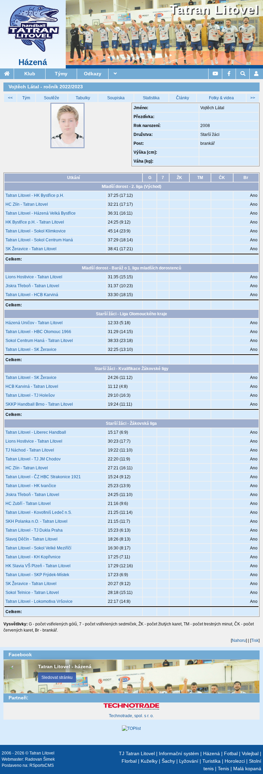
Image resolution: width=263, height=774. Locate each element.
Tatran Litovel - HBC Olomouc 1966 (38, 331)
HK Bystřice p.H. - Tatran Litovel (34, 222)
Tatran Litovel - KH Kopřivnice (33, 557)
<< (10, 98)
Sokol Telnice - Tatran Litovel (32, 592)
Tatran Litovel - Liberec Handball (35, 432)
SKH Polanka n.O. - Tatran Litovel (36, 521)
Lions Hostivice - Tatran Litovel (33, 277)
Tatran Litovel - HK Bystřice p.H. (34, 195)
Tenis (223, 768)
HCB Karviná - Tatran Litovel (31, 386)
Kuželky (149, 761)
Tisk (255, 640)
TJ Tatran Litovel (137, 753)
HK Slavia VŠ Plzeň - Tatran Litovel (38, 565)
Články (182, 98)
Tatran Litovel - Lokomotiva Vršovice (39, 601)
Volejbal (250, 753)
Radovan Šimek (40, 759)
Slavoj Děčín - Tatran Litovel (31, 539)
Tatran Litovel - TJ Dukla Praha (34, 530)
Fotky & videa (221, 98)
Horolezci (235, 761)
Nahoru (239, 640)
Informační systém (179, 753)
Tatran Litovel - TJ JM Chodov (33, 459)
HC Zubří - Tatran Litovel (28, 503)
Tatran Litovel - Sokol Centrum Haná (39, 240)
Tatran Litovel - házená (64, 666)
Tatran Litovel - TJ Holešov (30, 395)
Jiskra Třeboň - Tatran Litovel (32, 285)
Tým (26, 98)
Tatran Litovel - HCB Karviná (31, 294)
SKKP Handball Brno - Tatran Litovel (39, 404)
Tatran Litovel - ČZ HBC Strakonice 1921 (43, 476)
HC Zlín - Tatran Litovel (26, 204)
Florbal (129, 761)
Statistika (151, 98)
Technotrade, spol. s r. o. (131, 715)
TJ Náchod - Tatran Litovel (29, 450)
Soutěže (51, 98)
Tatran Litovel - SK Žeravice (31, 349)
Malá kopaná (247, 768)
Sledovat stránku (57, 677)
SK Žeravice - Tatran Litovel (31, 248)
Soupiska (116, 98)
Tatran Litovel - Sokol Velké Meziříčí (38, 548)
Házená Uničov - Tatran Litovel (34, 322)
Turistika (211, 761)
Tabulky (83, 98)
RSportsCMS (41, 765)
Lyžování (188, 761)
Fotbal (231, 753)
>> (252, 98)
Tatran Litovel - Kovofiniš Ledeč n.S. (38, 512)
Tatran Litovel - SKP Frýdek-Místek (37, 574)
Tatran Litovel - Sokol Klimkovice (35, 231)
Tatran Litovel (214, 9)
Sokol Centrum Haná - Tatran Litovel (39, 340)
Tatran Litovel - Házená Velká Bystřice (40, 213)
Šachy (168, 761)
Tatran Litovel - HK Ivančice (30, 485)
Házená (32, 62)
